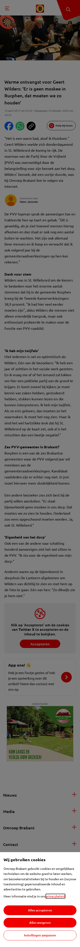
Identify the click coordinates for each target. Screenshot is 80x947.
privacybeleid (55, 896)
